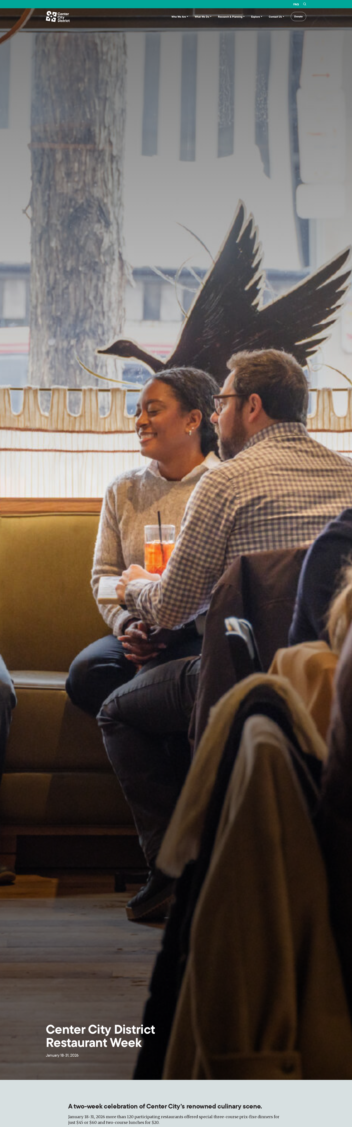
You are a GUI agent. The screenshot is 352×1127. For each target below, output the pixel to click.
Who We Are (178, 16)
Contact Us (275, 16)
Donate (298, 16)
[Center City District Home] (58, 16)
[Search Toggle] (304, 4)
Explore (255, 16)
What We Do (202, 16)
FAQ (296, 4)
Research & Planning (230, 16)
